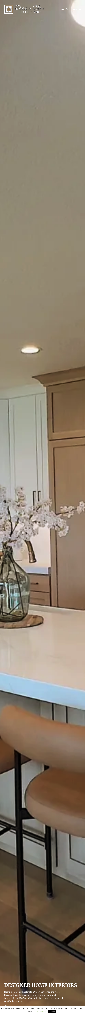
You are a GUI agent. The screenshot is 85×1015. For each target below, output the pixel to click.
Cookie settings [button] (40, 1012)
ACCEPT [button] (52, 1011)
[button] (63, 9)
